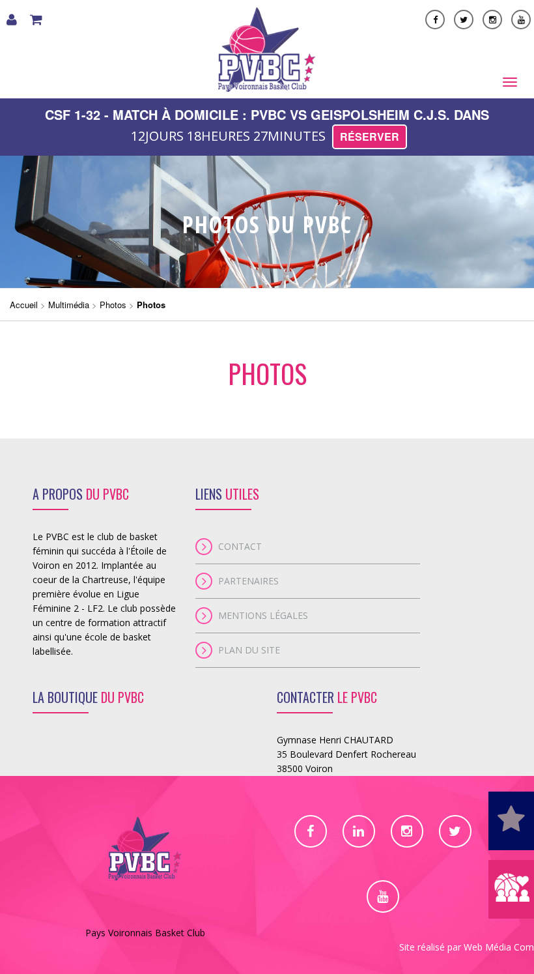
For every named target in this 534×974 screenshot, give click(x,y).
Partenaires (248, 581)
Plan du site (249, 650)
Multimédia (68, 304)
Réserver (369, 136)
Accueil (24, 304)
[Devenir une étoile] (511, 821)
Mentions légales (263, 615)
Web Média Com (499, 947)
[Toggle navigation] (510, 82)
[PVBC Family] (511, 889)
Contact (240, 546)
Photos (113, 304)
